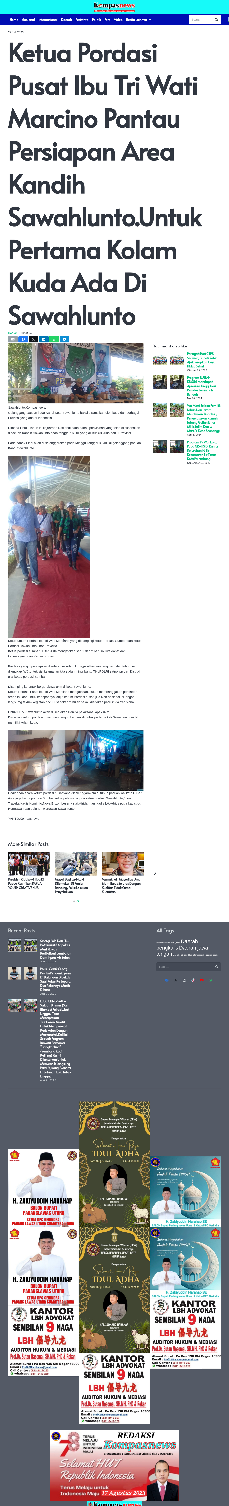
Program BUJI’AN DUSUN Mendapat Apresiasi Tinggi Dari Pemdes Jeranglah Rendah (201, 385)
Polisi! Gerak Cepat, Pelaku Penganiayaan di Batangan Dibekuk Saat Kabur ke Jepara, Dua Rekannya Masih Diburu (55, 979)
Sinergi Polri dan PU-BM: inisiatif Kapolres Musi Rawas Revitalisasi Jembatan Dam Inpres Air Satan (55, 949)
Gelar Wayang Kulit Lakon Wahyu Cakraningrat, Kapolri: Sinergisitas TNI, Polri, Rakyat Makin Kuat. (75, 885)
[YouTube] (202, 980)
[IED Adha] (114, 1262)
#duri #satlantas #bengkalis (168, 942)
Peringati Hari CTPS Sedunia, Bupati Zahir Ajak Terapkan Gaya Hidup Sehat (202, 359)
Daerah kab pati (180, 955)
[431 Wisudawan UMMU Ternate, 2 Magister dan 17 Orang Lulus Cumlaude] (122, 854)
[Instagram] (184, 980)
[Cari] (216, 19)
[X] (176, 980)
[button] (74, 901)
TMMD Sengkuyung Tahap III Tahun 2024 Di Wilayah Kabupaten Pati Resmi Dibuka (28, 883)
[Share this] (23, 339)
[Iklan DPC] (43, 1262)
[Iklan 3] (185, 1262)
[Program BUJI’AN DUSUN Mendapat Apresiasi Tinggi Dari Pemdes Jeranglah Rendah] (160, 378)
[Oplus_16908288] (114, 7)
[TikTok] (193, 980)
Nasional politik (211, 955)
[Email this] (13, 339)
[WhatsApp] (210, 980)
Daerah (13, 333)
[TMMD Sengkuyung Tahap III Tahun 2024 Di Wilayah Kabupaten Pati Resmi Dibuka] (29, 854)
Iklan (190, 955)
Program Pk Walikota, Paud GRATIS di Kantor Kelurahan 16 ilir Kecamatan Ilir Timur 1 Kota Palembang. (202, 450)
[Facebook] (167, 980)
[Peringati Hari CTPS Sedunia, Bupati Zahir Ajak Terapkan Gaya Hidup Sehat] (160, 354)
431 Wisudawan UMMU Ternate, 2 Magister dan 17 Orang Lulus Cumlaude (120, 883)
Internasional (198, 955)
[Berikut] (154, 873)
